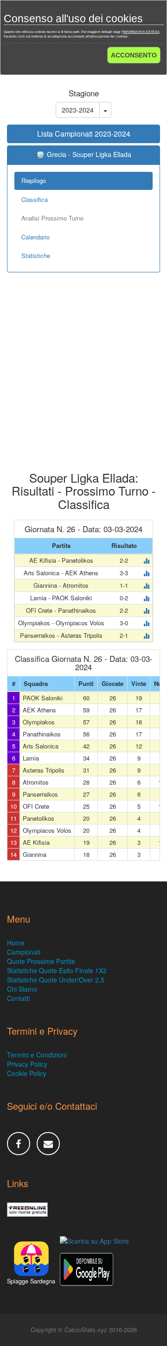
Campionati (23, 951)
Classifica (34, 199)
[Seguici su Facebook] (18, 1143)
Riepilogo (33, 180)
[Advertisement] (83, 378)
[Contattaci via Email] (48, 1143)
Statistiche (35, 255)
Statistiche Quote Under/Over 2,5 (55, 979)
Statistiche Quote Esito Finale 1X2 (57, 970)
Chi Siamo (22, 989)
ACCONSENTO (134, 55)
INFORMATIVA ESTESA (141, 31)
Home (16, 942)
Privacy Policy (27, 1064)
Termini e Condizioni (37, 1054)
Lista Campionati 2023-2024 (83, 133)
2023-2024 (78, 109)
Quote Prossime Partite (41, 961)
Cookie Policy (26, 1073)
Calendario (35, 237)
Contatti (18, 998)
